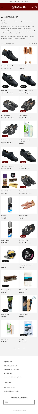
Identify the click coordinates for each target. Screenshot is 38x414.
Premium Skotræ (23, 65)
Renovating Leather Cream (25, 265)
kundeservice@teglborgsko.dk (12, 377)
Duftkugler (21, 339)
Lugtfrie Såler (4, 339)
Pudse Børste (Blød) (6, 289)
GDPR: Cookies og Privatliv (11, 391)
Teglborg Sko (17, 410)
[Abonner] (32, 402)
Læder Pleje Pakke (5, 191)
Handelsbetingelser (9, 387)
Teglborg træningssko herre (8, 166)
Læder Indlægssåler (24, 314)
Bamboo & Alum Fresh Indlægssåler (24, 140)
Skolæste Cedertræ (23, 215)
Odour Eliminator (5, 240)
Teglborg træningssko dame (26, 90)
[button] (2, 7)
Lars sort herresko (5, 115)
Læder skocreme (5, 314)
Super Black (4, 215)
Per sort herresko (23, 191)
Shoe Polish (4, 265)
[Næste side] (24, 348)
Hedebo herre (22, 166)
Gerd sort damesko (23, 240)
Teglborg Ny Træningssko (7, 65)
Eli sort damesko (5, 140)
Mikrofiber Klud (23, 289)
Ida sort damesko (23, 115)
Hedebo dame (4, 90)
